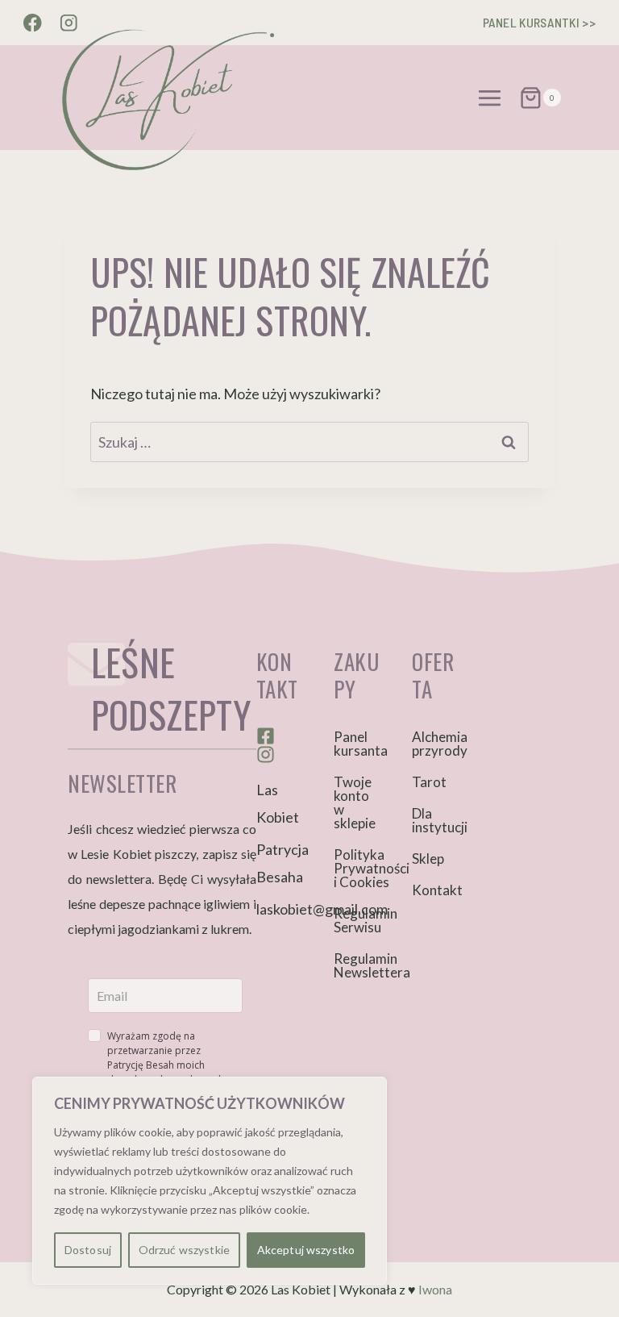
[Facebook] (33, 23)
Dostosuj (87, 1250)
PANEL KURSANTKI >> (539, 22)
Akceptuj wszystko (306, 1250)
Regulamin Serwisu (357, 920)
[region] (209, 1181)
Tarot (429, 781)
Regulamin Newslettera (357, 965)
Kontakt (435, 889)
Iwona (435, 1289)
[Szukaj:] (309, 442)
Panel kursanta (357, 743)
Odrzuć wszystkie (184, 1250)
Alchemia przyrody (435, 743)
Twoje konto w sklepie (355, 802)
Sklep (428, 858)
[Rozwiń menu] (490, 97)
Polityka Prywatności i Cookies (357, 868)
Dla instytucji (435, 820)
